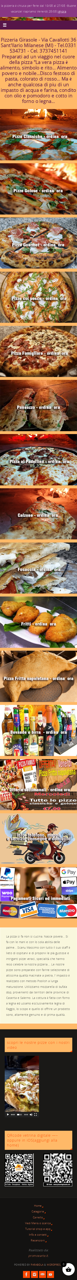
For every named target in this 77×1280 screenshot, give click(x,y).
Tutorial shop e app (38, 1229)
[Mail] (42, 1274)
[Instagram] (34, 1274)
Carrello (38, 1217)
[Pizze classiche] (38, 134)
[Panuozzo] (38, 405)
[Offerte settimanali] (38, 784)
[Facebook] (26, 1274)
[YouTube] (50, 1274)
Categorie (38, 1211)
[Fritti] (38, 622)
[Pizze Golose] (38, 188)
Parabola (37, 1264)
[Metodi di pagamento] (38, 892)
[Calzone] (38, 513)
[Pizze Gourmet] (38, 243)
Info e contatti (38, 1234)
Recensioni (38, 1240)
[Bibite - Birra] (38, 730)
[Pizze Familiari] (38, 351)
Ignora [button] (61, 11)
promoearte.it (38, 1256)
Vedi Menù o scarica (38, 1223)
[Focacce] (38, 568)
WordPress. (55, 1264)
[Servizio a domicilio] (38, 838)
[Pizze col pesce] (38, 297)
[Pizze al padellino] (38, 459)
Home (38, 1206)
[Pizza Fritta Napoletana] (38, 676)
